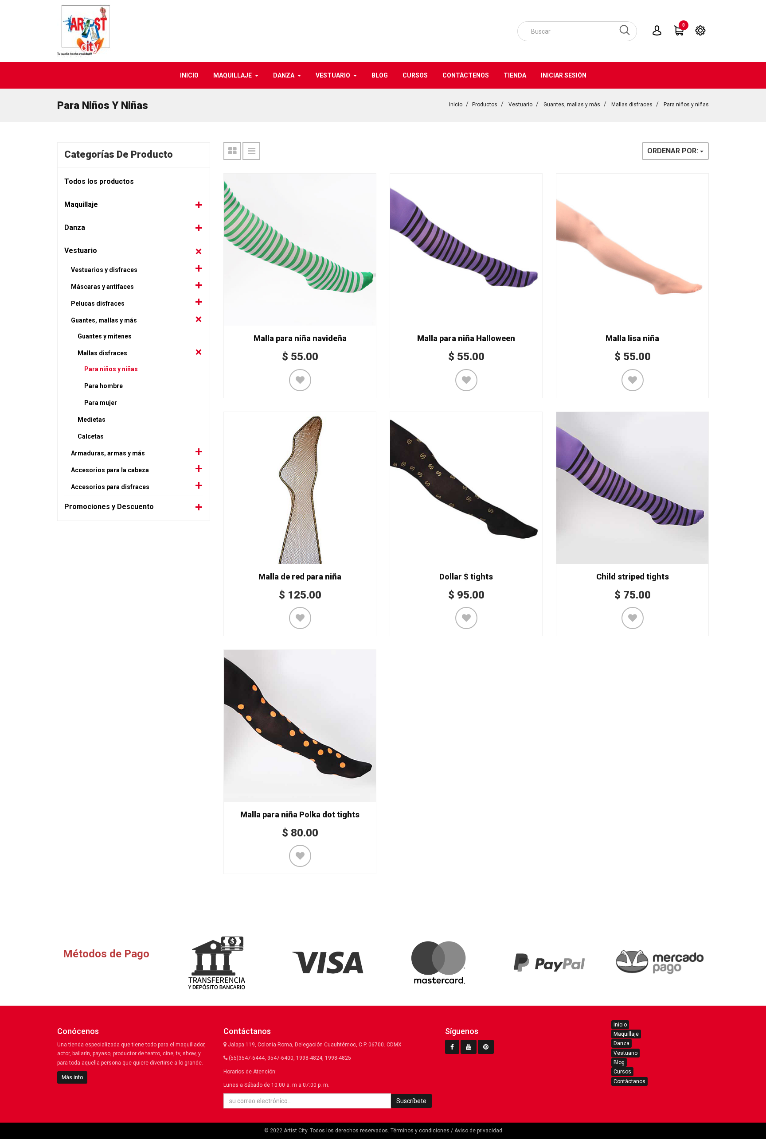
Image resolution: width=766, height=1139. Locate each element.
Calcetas (91, 436)
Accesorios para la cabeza (110, 470)
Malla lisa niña (632, 338)
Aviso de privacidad (478, 1130)
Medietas (92, 419)
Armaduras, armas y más (108, 453)
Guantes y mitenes (105, 336)
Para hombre (103, 385)
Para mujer (100, 402)
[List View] (251, 151)
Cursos (622, 1072)
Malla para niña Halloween (466, 338)
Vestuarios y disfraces (104, 269)
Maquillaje (81, 204)
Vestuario (520, 104)
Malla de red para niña (299, 576)
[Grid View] (232, 151)
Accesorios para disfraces (110, 486)
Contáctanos (629, 1081)
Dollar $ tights (466, 576)
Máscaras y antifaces (102, 286)
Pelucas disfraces (98, 303)
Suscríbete (411, 1100)
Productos (484, 104)
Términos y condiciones (420, 1130)
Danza (74, 227)
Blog (619, 1062)
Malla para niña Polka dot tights (300, 814)
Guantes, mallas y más (571, 104)
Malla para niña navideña (300, 338)
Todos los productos (99, 181)
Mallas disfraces (632, 104)
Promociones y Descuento (109, 506)
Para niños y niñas (686, 104)
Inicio (455, 104)
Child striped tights (632, 576)
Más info (72, 1077)
